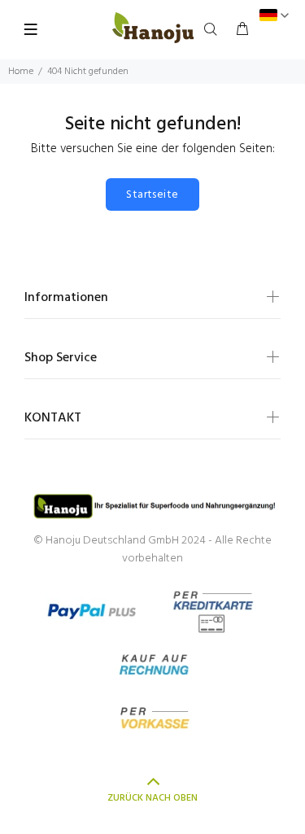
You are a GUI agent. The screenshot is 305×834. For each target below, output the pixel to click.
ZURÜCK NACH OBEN (152, 798)
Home (20, 71)
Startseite (152, 195)
